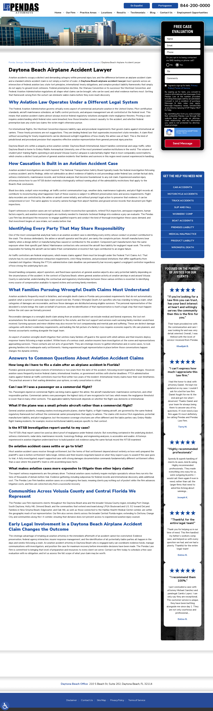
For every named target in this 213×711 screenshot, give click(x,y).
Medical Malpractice (182, 234)
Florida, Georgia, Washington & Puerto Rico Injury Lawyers (35, 62)
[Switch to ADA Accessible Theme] (5, 706)
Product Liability (182, 240)
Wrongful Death (182, 247)
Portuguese (165, 5)
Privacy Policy (117, 700)
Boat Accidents (182, 220)
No (171, 65)
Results (121, 12)
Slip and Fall (182, 207)
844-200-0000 (195, 5)
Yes (181, 65)
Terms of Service (182, 88)
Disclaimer (71, 700)
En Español (137, 5)
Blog (152, 12)
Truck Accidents (183, 200)
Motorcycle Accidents (183, 194)
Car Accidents (182, 187)
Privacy (178, 133)
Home (58, 12)
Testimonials (137, 12)
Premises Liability (182, 227)
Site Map (101, 700)
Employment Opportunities (192, 12)
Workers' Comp (183, 214)
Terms (184, 133)
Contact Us (166, 12)
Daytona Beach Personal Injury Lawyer (82, 62)
